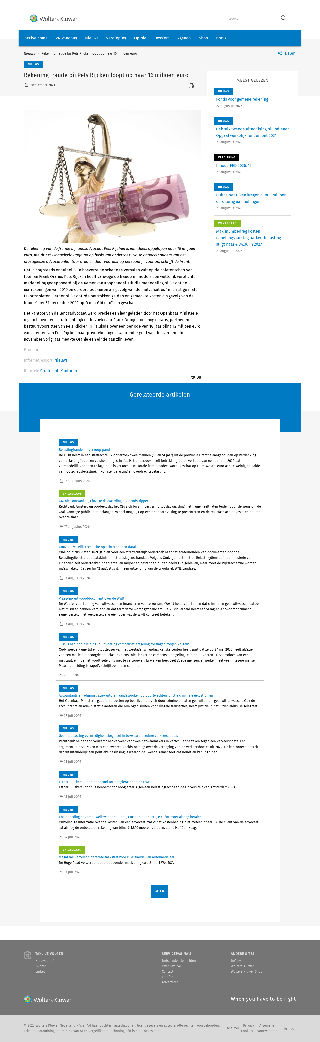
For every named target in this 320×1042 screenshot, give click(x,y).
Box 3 (221, 38)
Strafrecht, (50, 370)
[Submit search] (284, 18)
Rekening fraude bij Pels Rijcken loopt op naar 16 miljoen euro (89, 54)
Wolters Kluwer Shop (247, 972)
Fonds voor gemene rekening (242, 99)
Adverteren (170, 982)
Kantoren (68, 370)
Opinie (140, 38)
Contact (168, 972)
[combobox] (252, 18)
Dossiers (162, 38)
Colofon (168, 977)
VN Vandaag (66, 38)
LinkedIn (42, 972)
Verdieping (116, 38)
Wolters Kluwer (242, 966)
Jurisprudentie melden (179, 961)
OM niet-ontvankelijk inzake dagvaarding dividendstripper (103, 501)
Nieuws (91, 38)
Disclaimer (231, 1028)
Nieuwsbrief (45, 961)
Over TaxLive (171, 966)
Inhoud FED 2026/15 (234, 165)
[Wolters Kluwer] (54, 18)
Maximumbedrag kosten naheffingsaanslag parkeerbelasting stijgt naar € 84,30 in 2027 (248, 238)
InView (236, 961)
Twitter (41, 966)
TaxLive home (35, 38)
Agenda (184, 38)
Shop (203, 38)
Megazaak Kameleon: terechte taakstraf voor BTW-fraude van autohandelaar (116, 857)
